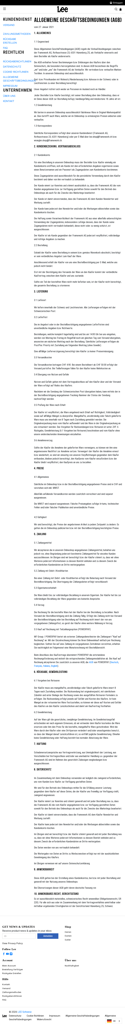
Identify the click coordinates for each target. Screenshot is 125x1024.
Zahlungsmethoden (11, 992)
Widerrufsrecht (44, 1019)
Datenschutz (15, 1016)
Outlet (68, 940)
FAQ (5, 47)
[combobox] (113, 1021)
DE (114, 1021)
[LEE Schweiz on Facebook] (3, 954)
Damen (68, 936)
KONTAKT (8, 101)
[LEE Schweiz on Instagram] (11, 954)
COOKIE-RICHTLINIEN (15, 71)
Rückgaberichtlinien (12, 996)
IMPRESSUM (10, 85)
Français (38, 665)
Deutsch (114, 662)
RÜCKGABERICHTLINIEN (17, 61)
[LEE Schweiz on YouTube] (7, 954)
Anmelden (48, 936)
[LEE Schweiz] (62, 9)
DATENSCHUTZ (12, 66)
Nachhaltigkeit (72, 966)
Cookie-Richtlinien (35, 1016)
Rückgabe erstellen (11, 973)
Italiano (46, 665)
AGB (91, 662)
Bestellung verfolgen (12, 969)
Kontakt (6, 984)
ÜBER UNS (9, 95)
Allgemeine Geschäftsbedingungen (83, 1016)
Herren (68, 932)
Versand (6, 988)
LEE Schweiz (25, 1011)
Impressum (54, 1016)
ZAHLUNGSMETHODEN (16, 33)
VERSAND (9, 25)
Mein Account (9, 966)
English (54, 665)
